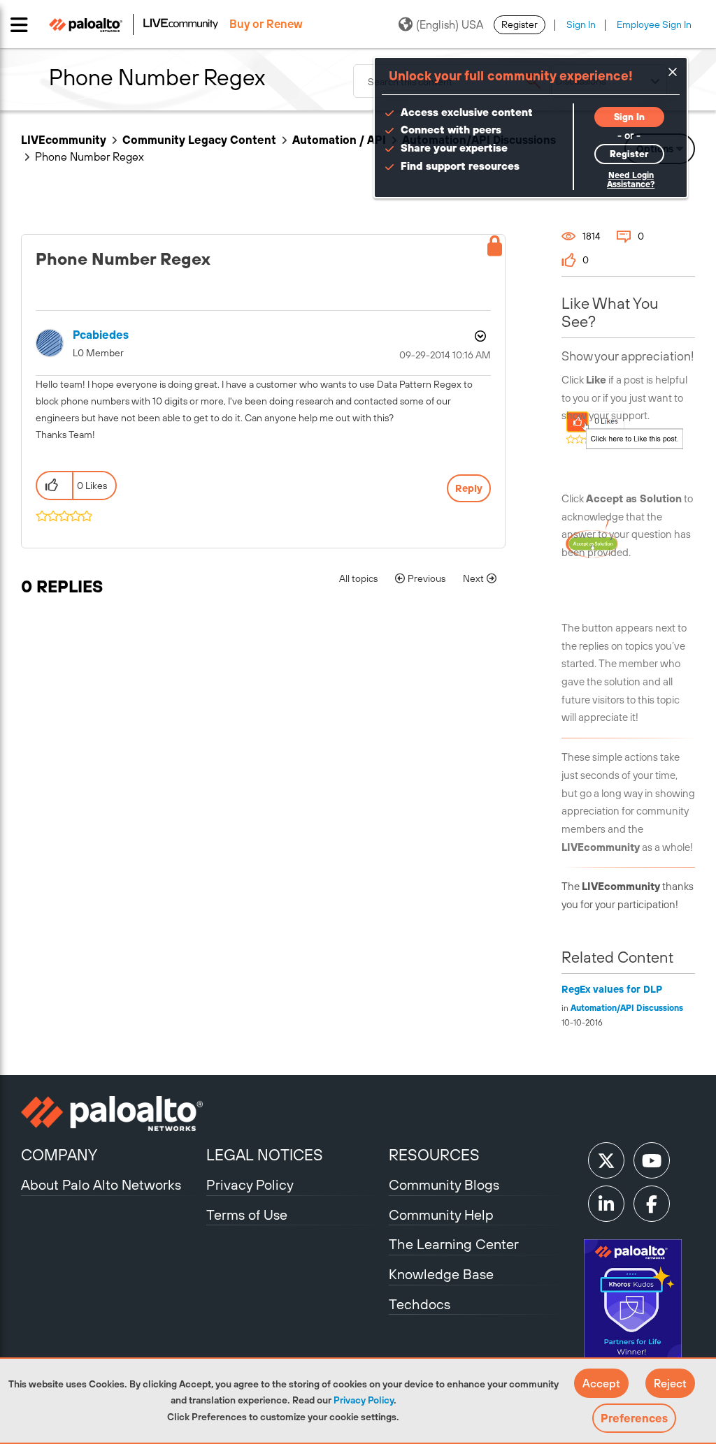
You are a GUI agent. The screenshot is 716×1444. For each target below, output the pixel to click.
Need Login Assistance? (630, 179)
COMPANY (59, 1155)
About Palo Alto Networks (101, 1184)
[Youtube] (651, 1160)
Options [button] (479, 336)
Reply (468, 488)
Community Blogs (444, 1184)
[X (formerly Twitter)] (606, 1160)
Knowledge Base (441, 1274)
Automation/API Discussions (627, 1008)
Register (519, 24)
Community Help (441, 1214)
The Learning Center (454, 1244)
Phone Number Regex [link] (89, 156)
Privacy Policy (364, 1400)
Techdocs (419, 1304)
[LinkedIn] (606, 1204)
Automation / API (339, 139)
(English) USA (449, 24)
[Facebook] (651, 1204)
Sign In (581, 24)
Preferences (634, 1418)
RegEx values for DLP (611, 989)
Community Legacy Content (199, 139)
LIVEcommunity (63, 139)
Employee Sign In (654, 24)
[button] (601, 1383)
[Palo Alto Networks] (112, 1113)
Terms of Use (246, 1214)
